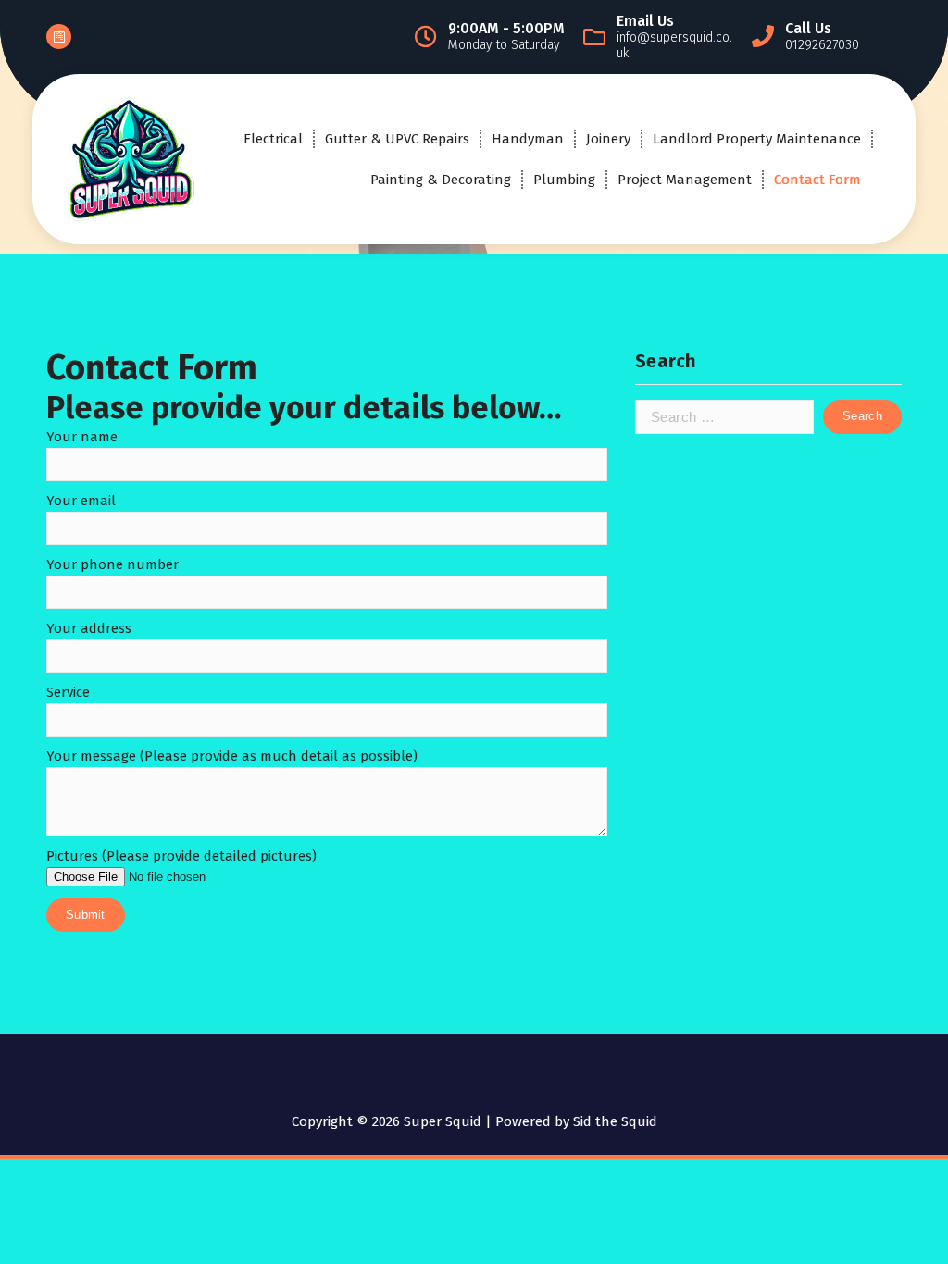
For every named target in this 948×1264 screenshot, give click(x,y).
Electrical (273, 138)
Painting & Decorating (440, 179)
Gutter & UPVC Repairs (397, 138)
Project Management (684, 179)
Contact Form (817, 179)
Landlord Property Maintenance (757, 138)
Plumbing (564, 179)
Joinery (608, 138)
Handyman (528, 138)
